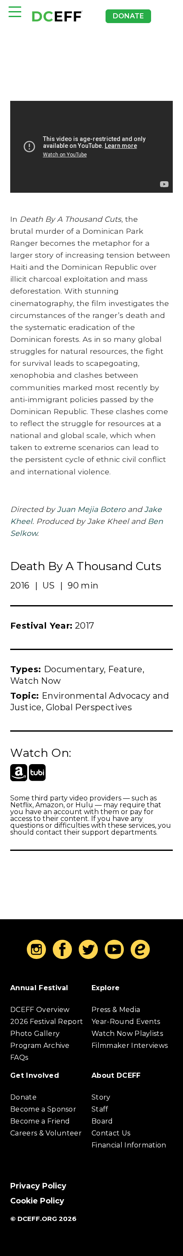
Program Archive (40, 1045)
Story (101, 1097)
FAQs (19, 1057)
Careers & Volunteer (46, 1133)
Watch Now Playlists (127, 1034)
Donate (128, 16)
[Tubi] (37, 772)
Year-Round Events (126, 1022)
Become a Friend (40, 1121)
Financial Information (129, 1145)
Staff (100, 1109)
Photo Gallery (35, 1034)
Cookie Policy (37, 1200)
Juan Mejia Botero (91, 509)
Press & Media (116, 1010)
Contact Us (111, 1133)
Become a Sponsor (43, 1109)
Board (102, 1121)
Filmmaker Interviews (130, 1045)
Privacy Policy (38, 1185)
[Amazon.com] (18, 772)
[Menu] (15, 11)
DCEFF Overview (39, 1010)
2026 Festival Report (46, 1022)
